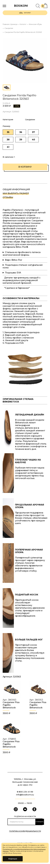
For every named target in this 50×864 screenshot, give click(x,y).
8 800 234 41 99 (25, 791)
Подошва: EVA (13, 272)
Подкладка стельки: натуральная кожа (23, 266)
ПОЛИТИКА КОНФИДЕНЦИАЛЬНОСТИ (25, 831)
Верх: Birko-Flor (13, 260)
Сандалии (30, 119)
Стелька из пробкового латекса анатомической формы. (22, 253)
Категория (8, 119)
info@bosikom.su (25, 794)
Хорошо (12, 858)
